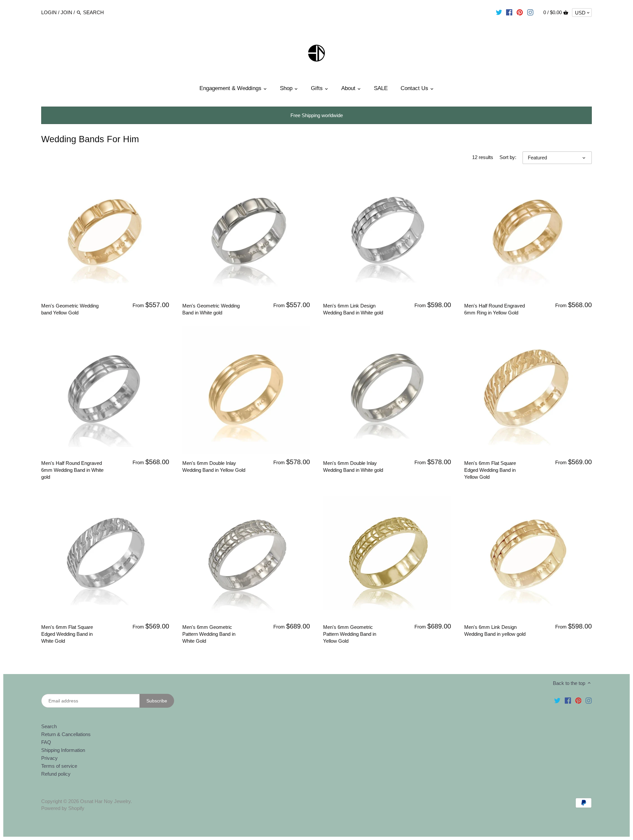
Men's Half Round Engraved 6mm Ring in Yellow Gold (494, 309)
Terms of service (59, 766)
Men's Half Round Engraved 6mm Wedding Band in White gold (72, 470)
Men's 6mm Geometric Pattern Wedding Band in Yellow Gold (349, 634)
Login (49, 12)
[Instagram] (530, 12)
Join (66, 12)
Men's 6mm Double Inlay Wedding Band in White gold (353, 466)
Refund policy (56, 774)
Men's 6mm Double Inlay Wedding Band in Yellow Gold (213, 466)
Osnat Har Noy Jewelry (105, 801)
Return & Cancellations (66, 734)
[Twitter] (499, 12)
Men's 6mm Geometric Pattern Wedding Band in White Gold (208, 634)
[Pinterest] (520, 12)
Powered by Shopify (62, 808)
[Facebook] (509, 12)
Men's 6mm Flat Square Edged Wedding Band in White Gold (67, 634)
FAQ (46, 742)
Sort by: (507, 157)
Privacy (49, 758)
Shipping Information (63, 750)
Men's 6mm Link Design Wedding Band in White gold (353, 309)
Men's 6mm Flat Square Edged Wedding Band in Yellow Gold (490, 470)
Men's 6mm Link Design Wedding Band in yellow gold (495, 630)
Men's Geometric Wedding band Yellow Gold (70, 309)
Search (49, 726)
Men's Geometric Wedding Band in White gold (211, 309)
